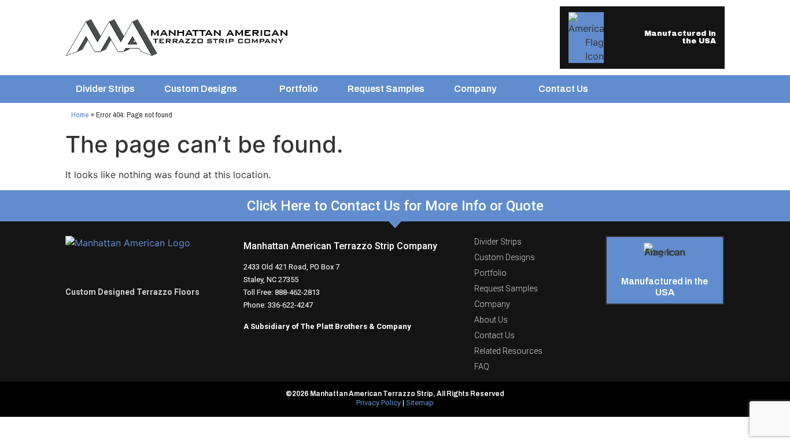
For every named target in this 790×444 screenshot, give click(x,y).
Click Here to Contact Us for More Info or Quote (395, 206)
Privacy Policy (378, 402)
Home (80, 114)
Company (475, 89)
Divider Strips (105, 89)
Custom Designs (200, 89)
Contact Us (563, 89)
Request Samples (386, 89)
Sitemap (420, 402)
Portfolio (298, 89)
